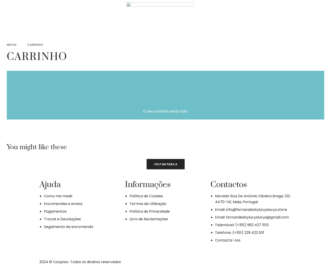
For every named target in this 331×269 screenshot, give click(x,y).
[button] (237, 19)
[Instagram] (75, 18)
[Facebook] (62, 18)
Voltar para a (165, 164)
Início (11, 45)
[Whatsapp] (89, 18)
